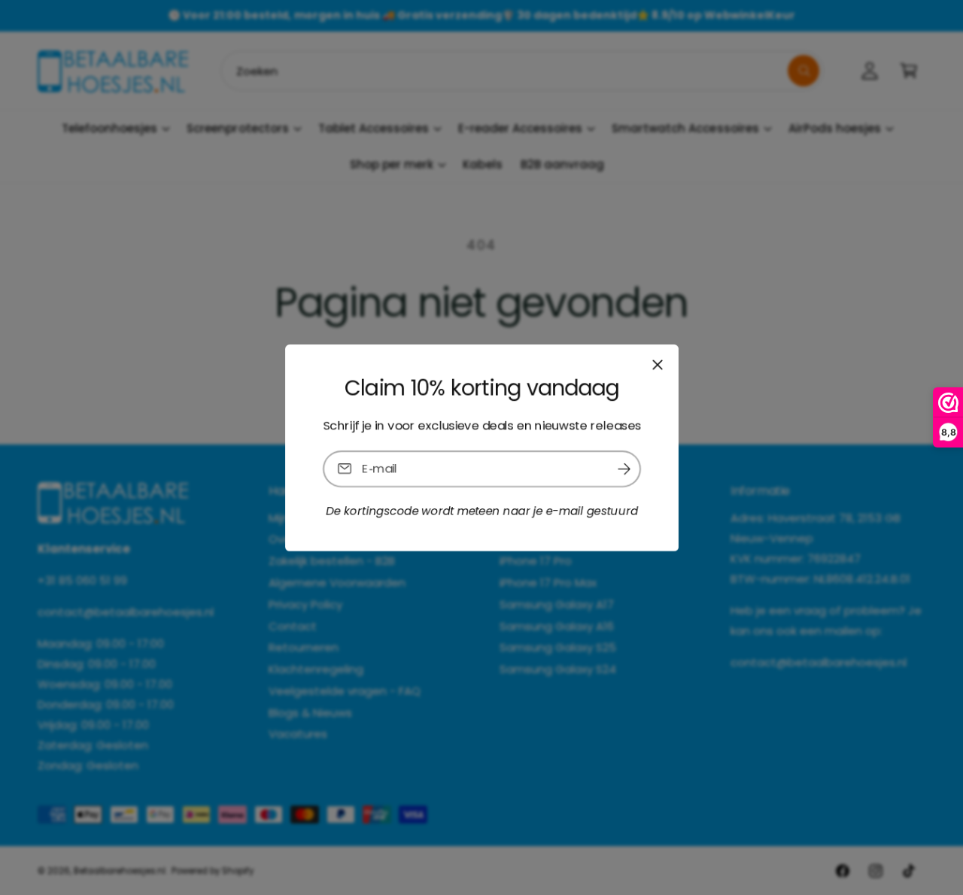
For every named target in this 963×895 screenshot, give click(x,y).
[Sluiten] (657, 364)
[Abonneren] (623, 468)
